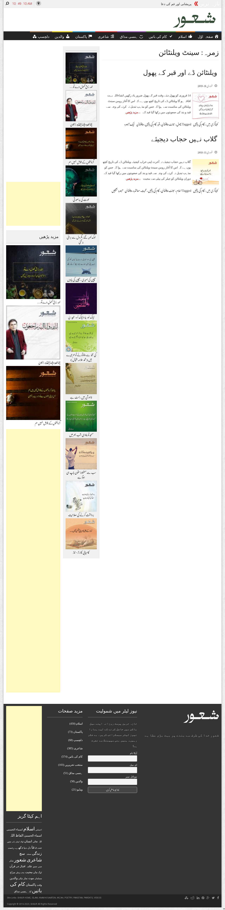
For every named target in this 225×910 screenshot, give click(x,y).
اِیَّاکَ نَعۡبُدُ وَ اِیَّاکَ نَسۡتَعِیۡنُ (81, 317)
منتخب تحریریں (74, 764)
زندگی (37, 853)
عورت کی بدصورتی (81, 199)
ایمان (17, 842)
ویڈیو (80, 789)
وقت (39, 885)
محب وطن (20, 872)
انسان (28, 841)
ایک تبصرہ (129, 124)
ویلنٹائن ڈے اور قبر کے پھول (180, 72)
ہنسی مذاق (20, 891)
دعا (34, 847)
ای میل (133, 765)
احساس (39, 830)
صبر (40, 866)
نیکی (20, 878)
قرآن (12, 866)
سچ (22, 853)
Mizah (60, 898)
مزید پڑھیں (132, 112)
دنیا (25, 847)
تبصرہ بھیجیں (117, 190)
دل (29, 847)
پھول (179, 124)
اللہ (12, 835)
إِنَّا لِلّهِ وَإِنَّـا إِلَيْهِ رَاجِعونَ (49, 362)
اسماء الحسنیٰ (33, 835)
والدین (14, 878)
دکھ (20, 847)
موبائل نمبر (131, 776)
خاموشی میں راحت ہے (81, 397)
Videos (97, 898)
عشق (35, 867)
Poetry (68, 898)
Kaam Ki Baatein (47, 898)
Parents (88, 898)
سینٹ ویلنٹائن (168, 124)
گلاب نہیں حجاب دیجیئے (184, 139)
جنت (39, 848)
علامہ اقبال (26, 866)
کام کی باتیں (199, 124)
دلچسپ (78, 740)
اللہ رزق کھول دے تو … (48, 302)
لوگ (40, 872)
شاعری (34, 860)
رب (16, 848)
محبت (144, 190)
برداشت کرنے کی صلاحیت (81, 515)
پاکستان (31, 885)
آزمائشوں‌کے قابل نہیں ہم (47, 423)
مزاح (12, 872)
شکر (11, 861)
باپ (13, 842)
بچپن (9, 842)
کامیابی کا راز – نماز (81, 552)
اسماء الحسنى (15, 829)
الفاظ (19, 835)
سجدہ (28, 854)
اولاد (22, 842)
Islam (35, 898)
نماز (26, 878)
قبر (159, 124)
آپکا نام (133, 753)
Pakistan (78, 898)
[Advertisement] (33, 204)
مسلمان (38, 878)
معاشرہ (136, 190)
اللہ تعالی (37, 841)
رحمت (11, 848)
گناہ (29, 892)
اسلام (179, 190)
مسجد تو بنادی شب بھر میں (81, 434)
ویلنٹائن (140, 124)
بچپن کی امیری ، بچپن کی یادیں (81, 279)
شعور (20, 860)
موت (31, 878)
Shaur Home (24, 898)
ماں (35, 872)
